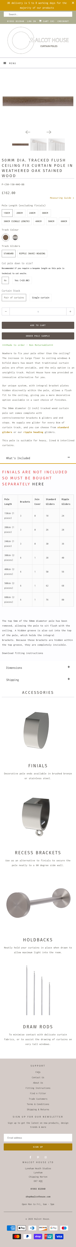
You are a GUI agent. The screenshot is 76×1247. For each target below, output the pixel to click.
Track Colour (10, 229)
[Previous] (27, 132)
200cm (19, 213)
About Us (38, 1082)
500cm (51, 221)
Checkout (63, 21)
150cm (7, 213)
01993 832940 (15, 21)
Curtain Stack (11, 290)
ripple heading (33, 432)
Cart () (48, 21)
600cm (64, 221)
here (38, 484)
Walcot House (41, 1219)
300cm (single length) (17, 221)
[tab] (38, 457)
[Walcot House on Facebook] (30, 1157)
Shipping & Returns (38, 1109)
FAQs (38, 1072)
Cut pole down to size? (33, 268)
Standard (9, 253)
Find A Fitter (38, 1093)
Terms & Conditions (38, 1104)
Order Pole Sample (38, 336)
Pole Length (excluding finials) (24, 205)
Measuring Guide (61, 197)
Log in (31, 21)
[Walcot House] (38, 41)
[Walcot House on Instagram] (45, 1157)
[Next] (48, 132)
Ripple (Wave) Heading (32, 253)
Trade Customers (38, 1099)
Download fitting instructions (22, 653)
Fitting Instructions (38, 1088)
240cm (32, 213)
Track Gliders (11, 246)
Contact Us (38, 1077)
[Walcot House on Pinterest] (38, 1157)
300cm (45, 213)
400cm (38, 221)
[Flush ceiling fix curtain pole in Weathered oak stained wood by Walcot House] (38, 101)
